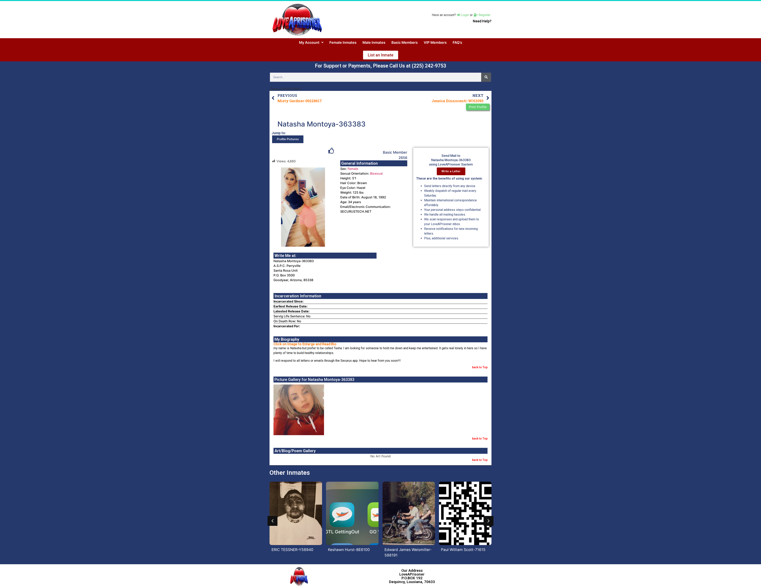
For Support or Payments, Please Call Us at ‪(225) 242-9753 (380, 66)
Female (353, 169)
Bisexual (376, 173)
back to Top (480, 367)
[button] (272, 521)
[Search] (486, 77)
